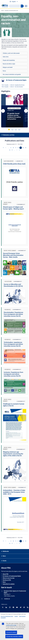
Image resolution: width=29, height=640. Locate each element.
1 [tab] (9, 129)
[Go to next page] (17, 150)
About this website (4, 616)
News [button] (4, 556)
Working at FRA (7, 580)
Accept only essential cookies (14, 636)
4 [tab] (19, 129)
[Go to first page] (3, 148)
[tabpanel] (14, 110)
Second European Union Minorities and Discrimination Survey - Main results (13, 255)
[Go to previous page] (6, 148)
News (4, 582)
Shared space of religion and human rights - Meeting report (13, 208)
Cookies (16, 616)
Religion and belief (7, 67)
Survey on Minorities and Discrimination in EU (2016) (13, 285)
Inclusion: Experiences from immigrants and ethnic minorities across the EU (13, 374)
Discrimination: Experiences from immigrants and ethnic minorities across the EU (13, 314)
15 (25, 147)
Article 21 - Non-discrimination (16, 86)
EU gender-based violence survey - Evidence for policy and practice (14, 116)
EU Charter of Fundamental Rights (16, 80)
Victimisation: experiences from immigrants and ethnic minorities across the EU (13, 344)
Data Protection (22, 616)
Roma (4, 71)
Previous (3, 111)
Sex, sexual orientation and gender (12, 74)
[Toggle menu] (26, 6)
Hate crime (5, 56)
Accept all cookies (11, 632)
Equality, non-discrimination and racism (13, 10)
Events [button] (4, 560)
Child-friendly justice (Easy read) (14, 164)
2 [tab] (12, 129)
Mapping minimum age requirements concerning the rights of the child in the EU (13, 454)
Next (26, 111)
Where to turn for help (8, 578)
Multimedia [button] (6, 551)
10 (13, 147)
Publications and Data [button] (8, 135)
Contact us (7, 598)
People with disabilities (9, 60)
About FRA (5, 574)
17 (12, 150)
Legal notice (10, 616)
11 (15, 147)
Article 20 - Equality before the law (17, 85)
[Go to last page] (19, 150)
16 (9, 150)
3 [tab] (16, 129)
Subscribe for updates (8, 584)
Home (2, 10)
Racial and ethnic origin (9, 64)
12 (18, 147)
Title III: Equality (5, 85)
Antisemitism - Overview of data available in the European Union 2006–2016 (14, 492)
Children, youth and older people (11, 53)
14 (23, 147)
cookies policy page (11, 625)
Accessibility (3, 617)
